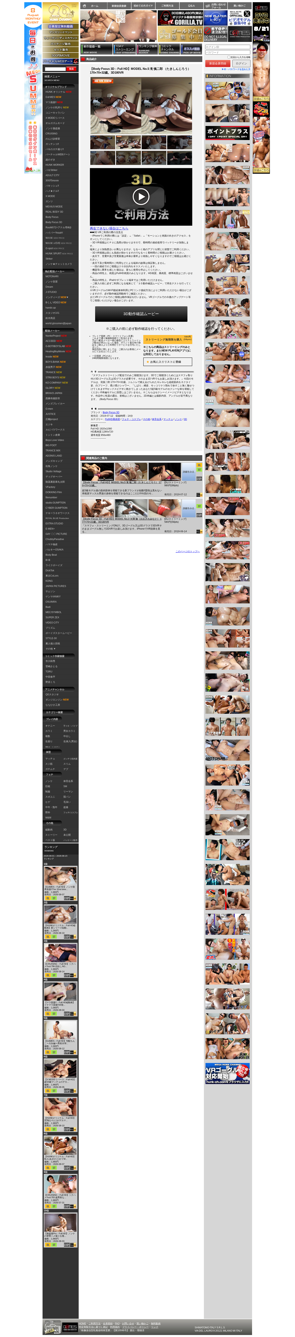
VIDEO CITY (52, 622)
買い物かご (240, 5)
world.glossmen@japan (58, 323)
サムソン (50, 591)
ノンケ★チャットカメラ (59, 264)
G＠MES (53, 97)
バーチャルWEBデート (58, 154)
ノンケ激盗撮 (53, 128)
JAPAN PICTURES (56, 586)
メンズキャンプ (54, 461)
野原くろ (50, 682)
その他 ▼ (51, 648)
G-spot (55, 248)
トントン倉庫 (53, 434)
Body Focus (52, 217)
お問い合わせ (215, 5)
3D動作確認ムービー (141, 314)
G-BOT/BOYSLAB (58, 346)
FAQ (117, 1323)
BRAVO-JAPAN (54, 393)
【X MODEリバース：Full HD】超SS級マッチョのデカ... (60, 1080)
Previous (78, 28)
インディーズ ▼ (57, 297)
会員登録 (108, 1323)
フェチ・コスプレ (131, 419)
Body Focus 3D (54, 222)
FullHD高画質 (112, 419)
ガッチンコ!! (52, 144)
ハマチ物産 (52, 544)
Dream (49, 286)
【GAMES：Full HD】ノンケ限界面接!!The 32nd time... (59, 888)
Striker (49, 258)
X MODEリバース (55, 118)
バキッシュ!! (52, 185)
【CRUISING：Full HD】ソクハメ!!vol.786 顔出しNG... (60, 965)
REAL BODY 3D (54, 211)
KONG (49, 581)
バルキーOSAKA (54, 549)
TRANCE (54, 372)
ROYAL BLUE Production (57, 518)
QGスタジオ (52, 694)
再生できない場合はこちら (109, 228)
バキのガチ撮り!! (55, 149)
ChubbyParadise (55, 539)
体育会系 (157, 419)
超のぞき (50, 159)
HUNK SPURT (59, 253)
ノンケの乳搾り (57, 107)
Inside (52, 356)
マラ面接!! (54, 102)
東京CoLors (52, 575)
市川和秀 (50, 661)
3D (185, 419)
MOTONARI (52, 276)
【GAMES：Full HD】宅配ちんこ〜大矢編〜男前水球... (59, 1042)
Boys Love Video (55, 440)
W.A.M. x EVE (59, 243)
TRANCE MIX (53, 450)
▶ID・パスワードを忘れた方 (236, 69)
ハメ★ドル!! (52, 191)
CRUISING (51, 133)
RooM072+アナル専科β (58, 227)
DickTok (50, 570)
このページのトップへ (188, 551)
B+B (48, 560)
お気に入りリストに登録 (162, 361)
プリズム (50, 627)
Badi (48, 607)
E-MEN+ (50, 528)
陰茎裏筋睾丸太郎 (55, 481)
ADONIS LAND (54, 455)
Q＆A (191, 5)
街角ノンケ (52, 466)
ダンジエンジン (57, 699)
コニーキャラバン (55, 112)
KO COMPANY (57, 382)
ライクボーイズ (54, 565)
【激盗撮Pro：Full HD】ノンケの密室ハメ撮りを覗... (59, 1234)
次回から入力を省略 (240, 57)
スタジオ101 (52, 313)
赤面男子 (53, 367)
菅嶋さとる (52, 666)
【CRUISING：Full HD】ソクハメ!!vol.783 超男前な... (60, 1196)
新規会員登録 (119, 5)
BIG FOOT (51, 445)
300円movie (52, 180)
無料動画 (156, 1323)
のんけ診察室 (53, 138)
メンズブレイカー (55, 403)
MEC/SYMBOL (54, 612)
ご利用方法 (167, 5)
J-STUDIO (51, 292)
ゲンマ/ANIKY (53, 596)
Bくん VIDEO (56, 302)
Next (159, 28)
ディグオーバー (54, 476)
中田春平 (50, 676)
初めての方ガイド (143, 5)
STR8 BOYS (55, 377)
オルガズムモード (55, 123)
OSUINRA (51, 601)
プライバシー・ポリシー (135, 1327)
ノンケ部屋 (52, 281)
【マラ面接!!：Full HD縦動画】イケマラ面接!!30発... (59, 1003)
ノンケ (178, 419)
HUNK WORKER (55, 164)
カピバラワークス (55, 429)
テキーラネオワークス (58, 513)
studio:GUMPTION (56, 502)
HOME (82, 1323)
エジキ (49, 424)
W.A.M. (55, 238)
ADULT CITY (52, 175)
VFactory (50, 487)
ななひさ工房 (53, 705)
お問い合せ (128, 1323)
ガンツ (49, 201)
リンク (154, 1327)
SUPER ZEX (52, 617)
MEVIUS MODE (54, 206)
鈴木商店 (50, 318)
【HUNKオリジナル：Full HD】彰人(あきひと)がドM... (59, 1157)
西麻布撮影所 (53, 398)
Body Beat (51, 554)
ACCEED (54, 341)
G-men (49, 408)
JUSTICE (51, 414)
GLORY (53, 388)
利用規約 (115, 1327)
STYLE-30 (51, 638)
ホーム (93, 5)
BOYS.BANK (56, 361)
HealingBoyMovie (58, 351)
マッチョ (168, 419)
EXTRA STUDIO (54, 523)
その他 (146, 419)
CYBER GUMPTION (56, 508)
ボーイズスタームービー (59, 633)
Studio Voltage (53, 471)
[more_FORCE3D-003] (188, 508)
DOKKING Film (54, 492)
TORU (49, 671)
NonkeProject (56, 335)
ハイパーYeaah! (54, 232)
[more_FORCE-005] (188, 472)
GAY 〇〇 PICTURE (56, 534)
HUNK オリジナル (58, 91)
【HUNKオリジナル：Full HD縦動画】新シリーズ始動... (59, 926)
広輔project (52, 419)
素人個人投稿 (53, 643)
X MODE (50, 196)
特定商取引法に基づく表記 (93, 1327)
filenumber (51, 497)
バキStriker (51, 170)
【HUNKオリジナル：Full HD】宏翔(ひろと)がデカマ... (59, 1119)
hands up (51, 307)
